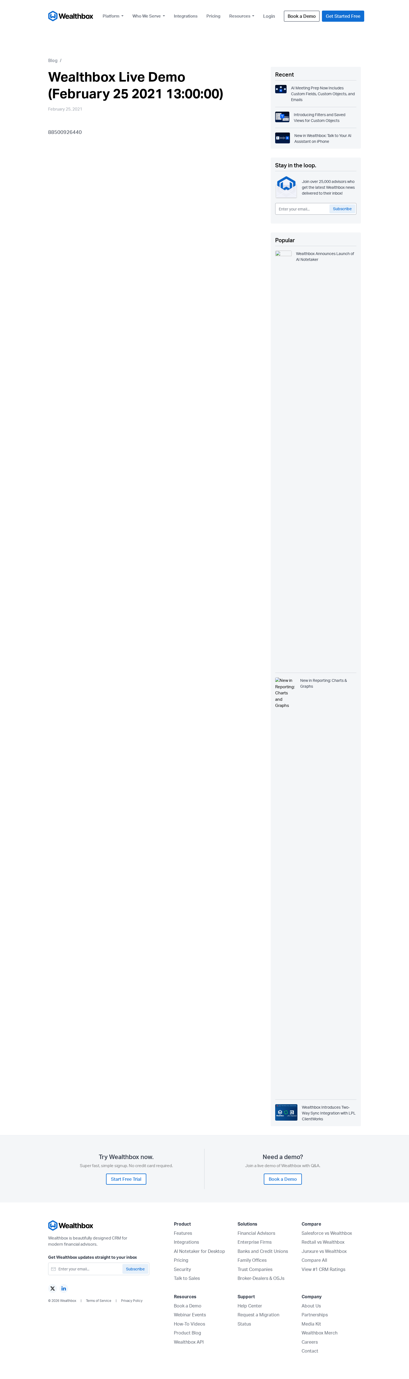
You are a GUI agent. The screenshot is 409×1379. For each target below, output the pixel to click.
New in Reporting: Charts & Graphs (323, 683)
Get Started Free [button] (343, 16)
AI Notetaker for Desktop (199, 1251)
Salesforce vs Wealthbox (327, 1233)
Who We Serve (147, 16)
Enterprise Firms (255, 1242)
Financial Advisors (256, 1233)
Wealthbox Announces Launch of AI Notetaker (325, 256)
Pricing (213, 16)
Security (182, 1269)
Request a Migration (258, 1314)
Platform (111, 16)
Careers (310, 1342)
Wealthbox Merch (319, 1333)
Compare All (314, 1260)
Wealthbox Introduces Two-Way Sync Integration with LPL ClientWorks (329, 1113)
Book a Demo (187, 1306)
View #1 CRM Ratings (323, 1269)
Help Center (250, 1306)
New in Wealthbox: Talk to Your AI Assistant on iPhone (322, 138)
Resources (240, 16)
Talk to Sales (187, 1278)
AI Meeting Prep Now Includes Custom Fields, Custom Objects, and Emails (323, 93)
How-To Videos (189, 1324)
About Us (311, 1306)
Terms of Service (98, 1301)
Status (244, 1324)
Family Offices (252, 1260)
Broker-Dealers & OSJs (261, 1278)
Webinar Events (190, 1314)
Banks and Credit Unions (263, 1251)
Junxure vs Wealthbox (324, 1251)
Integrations (186, 16)
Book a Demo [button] (302, 16)
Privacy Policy (131, 1301)
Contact (310, 1351)
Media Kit (311, 1324)
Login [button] (269, 16)
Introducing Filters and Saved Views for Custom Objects (319, 117)
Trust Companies (255, 1269)
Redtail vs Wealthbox (323, 1242)
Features (183, 1233)
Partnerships (315, 1314)
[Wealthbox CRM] (71, 16)
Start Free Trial (126, 1179)
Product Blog (187, 1333)
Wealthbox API (189, 1342)
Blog (53, 60)
